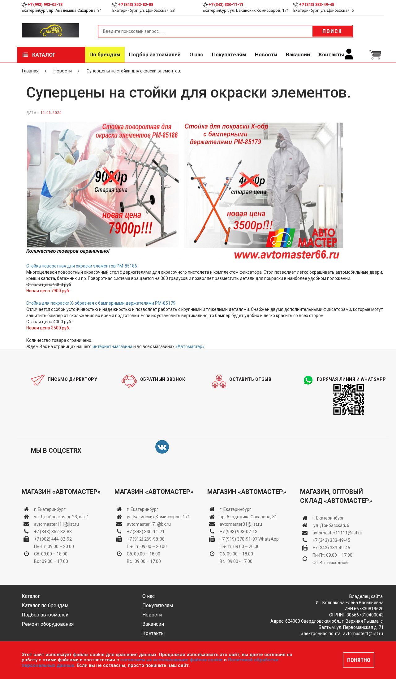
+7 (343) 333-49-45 (316, 4)
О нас (196, 54)
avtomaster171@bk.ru (149, 524)
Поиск (332, 31)
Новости (266, 54)
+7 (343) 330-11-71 (226, 4)
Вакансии (298, 54)
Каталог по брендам (45, 605)
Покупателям (229, 54)
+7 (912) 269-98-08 (146, 539)
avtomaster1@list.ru (363, 633)
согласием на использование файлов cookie (171, 660)
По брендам (104, 54)
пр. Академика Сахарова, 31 (248, 516)
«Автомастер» (189, 346)
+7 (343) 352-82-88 (135, 4)
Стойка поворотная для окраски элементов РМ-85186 (81, 265)
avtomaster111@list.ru (56, 524)
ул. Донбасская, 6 (330, 525)
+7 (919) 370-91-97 (238, 539)
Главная (30, 71)
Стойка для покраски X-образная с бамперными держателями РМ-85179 (100, 303)
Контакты (331, 54)
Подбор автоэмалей (155, 54)
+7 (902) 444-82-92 (53, 539)
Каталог (43, 55)
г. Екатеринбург (50, 509)
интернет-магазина (112, 346)
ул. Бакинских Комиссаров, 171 (158, 516)
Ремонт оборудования (48, 624)
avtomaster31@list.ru (241, 524)
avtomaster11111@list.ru (337, 532)
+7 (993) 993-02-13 (238, 531)
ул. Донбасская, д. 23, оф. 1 (61, 516)
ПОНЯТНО (358, 660)
